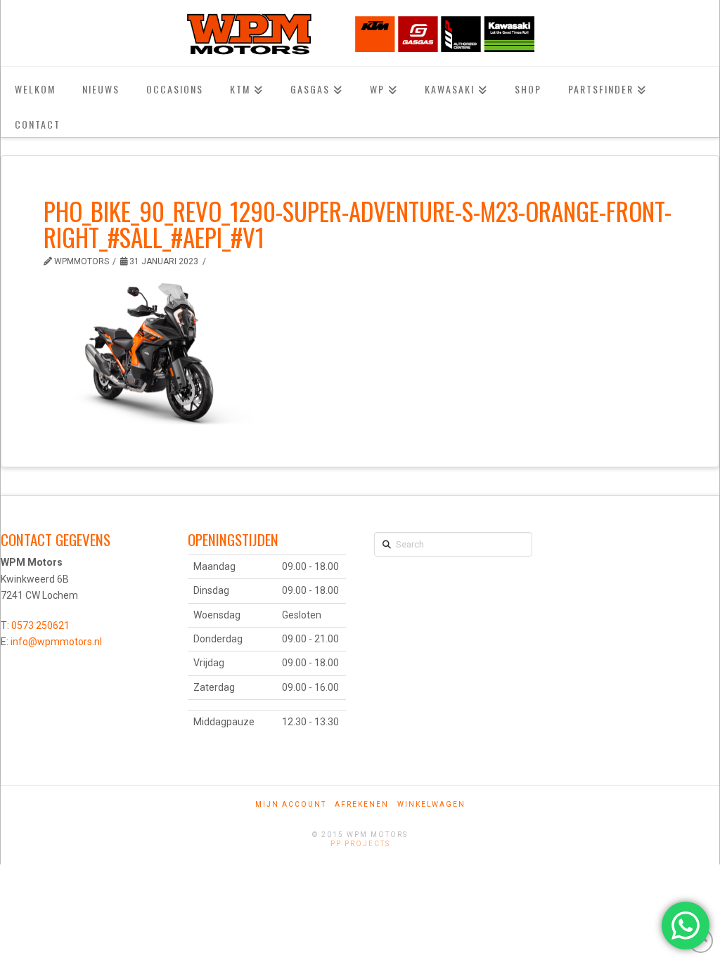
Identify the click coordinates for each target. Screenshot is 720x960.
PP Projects (360, 844)
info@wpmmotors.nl (56, 641)
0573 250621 (40, 625)
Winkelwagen (431, 804)
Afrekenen (362, 804)
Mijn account (290, 804)
